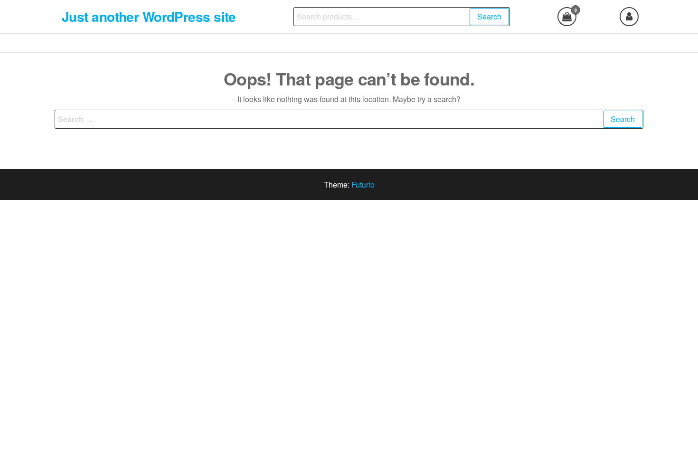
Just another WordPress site (149, 16)
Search (489, 16)
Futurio (363, 184)
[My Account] (629, 16)
